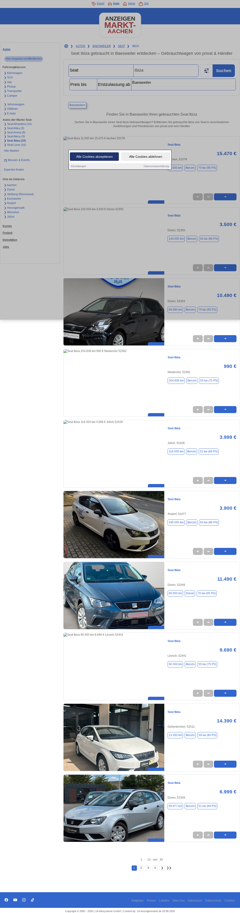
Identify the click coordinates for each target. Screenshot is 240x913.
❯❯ (169, 867)
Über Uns (178, 900)
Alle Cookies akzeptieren (94, 156)
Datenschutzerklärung (156, 166)
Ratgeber (138, 900)
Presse (151, 900)
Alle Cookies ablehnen (145, 156)
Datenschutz (213, 900)
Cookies (230, 900)
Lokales (164, 900)
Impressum (195, 900)
